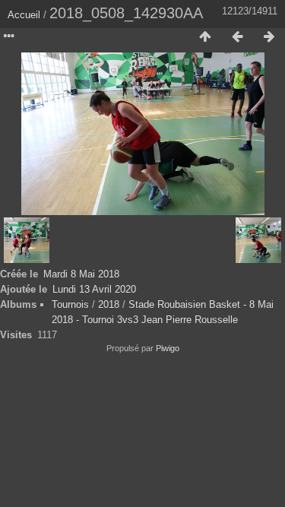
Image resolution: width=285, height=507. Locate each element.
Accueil (24, 15)
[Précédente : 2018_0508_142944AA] (237, 37)
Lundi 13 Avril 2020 (94, 289)
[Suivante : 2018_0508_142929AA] (269, 37)
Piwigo (167, 348)
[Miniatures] (205, 37)
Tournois (70, 304)
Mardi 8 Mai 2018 (81, 274)
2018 (108, 304)
